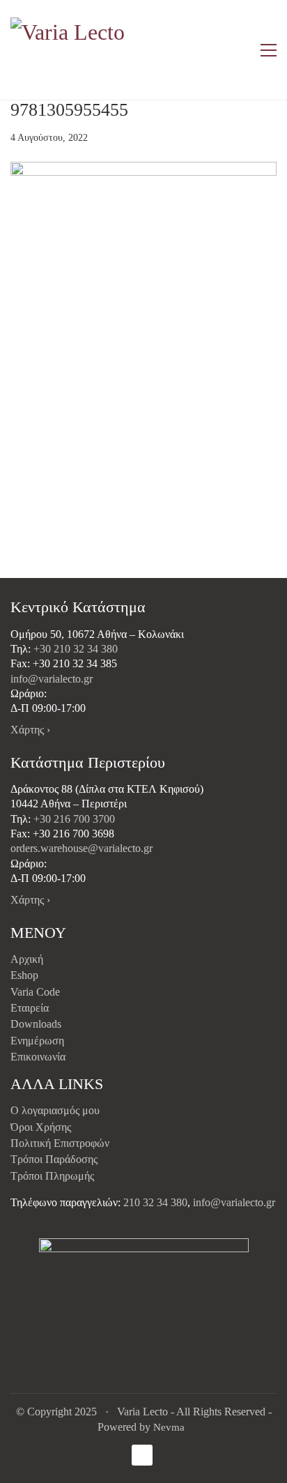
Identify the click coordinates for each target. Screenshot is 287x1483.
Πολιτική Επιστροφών (59, 1143)
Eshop (24, 975)
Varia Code (35, 992)
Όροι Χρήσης (40, 1127)
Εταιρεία (29, 1008)
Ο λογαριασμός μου (55, 1110)
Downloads (35, 1024)
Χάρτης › (30, 730)
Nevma (169, 1427)
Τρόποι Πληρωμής (52, 1176)
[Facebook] (142, 1455)
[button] (269, 50)
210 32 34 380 (155, 1202)
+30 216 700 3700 (74, 819)
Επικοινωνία (37, 1057)
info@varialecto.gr (51, 679)
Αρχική (26, 959)
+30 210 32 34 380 (75, 649)
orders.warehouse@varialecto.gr (81, 848)
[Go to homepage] (69, 49)
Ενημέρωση (37, 1041)
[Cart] (239, 50)
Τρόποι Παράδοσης (54, 1159)
